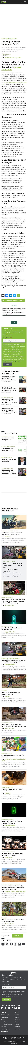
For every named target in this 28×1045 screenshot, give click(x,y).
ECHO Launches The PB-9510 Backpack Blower (10, 693)
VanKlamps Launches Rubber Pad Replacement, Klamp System (8, 378)
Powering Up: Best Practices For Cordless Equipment (11, 822)
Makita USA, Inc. (9, 924)
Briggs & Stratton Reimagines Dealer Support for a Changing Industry (9, 400)
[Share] (6, 295)
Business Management (7, 436)
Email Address (7, 337)
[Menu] (25, 1)
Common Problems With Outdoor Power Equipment (12, 790)
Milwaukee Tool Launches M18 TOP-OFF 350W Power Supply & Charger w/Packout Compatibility (9, 388)
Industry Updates (6, 457)
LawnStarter (8, 857)
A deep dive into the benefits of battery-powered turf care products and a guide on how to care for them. (13, 635)
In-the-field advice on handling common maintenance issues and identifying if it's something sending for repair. (12, 796)
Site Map (20, 1039)
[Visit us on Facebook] (11, 944)
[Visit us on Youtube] (23, 944)
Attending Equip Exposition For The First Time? (12, 756)
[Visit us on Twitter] (7, 944)
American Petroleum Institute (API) (15, 891)
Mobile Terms (6, 361)
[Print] (2, 295)
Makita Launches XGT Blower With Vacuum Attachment (12, 920)
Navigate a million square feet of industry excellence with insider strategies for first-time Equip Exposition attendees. (13, 764)
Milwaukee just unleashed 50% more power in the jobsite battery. (14, 731)
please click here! (11, 68)
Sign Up (7, 364)
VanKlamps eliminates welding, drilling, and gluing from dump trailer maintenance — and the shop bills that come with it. (13, 540)
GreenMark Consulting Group (13, 57)
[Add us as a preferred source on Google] (18, 295)
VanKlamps (8, 537)
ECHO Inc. (7, 696)
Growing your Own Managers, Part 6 (7, 438)
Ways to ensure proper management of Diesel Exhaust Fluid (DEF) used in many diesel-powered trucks (12, 895)
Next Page (17, 936)
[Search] (21, 1)
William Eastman (6, 54)
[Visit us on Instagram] (15, 944)
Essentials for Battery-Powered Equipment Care (11, 628)
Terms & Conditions (11, 1039)
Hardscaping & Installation (9, 531)
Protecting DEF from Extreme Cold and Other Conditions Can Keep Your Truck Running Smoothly (13, 887)
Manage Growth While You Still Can (8, 460)
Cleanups (4, 690)
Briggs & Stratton (10, 632)
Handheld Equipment (7, 597)
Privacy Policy (17, 361)
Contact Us (6, 1037)
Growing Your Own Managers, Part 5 (7, 449)
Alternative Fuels (6, 626)
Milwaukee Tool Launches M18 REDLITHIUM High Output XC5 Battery (13, 725)
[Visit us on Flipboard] (19, 944)
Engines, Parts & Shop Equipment (10, 658)
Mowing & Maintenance (9, 38)
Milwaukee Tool (9, 605)
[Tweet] (14, 295)
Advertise (13, 1037)
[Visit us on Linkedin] (2, 944)
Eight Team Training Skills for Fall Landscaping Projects (12, 854)
